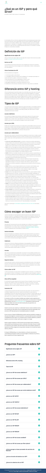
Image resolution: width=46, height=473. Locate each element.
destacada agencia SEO (21, 301)
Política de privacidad (23, 471)
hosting (35, 89)
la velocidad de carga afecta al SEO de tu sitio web (24, 203)
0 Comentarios (22, 14)
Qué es (16, 14)
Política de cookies (33, 471)
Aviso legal (16, 471)
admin (7, 14)
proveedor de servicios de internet (15, 59)
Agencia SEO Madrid (31, 470)
